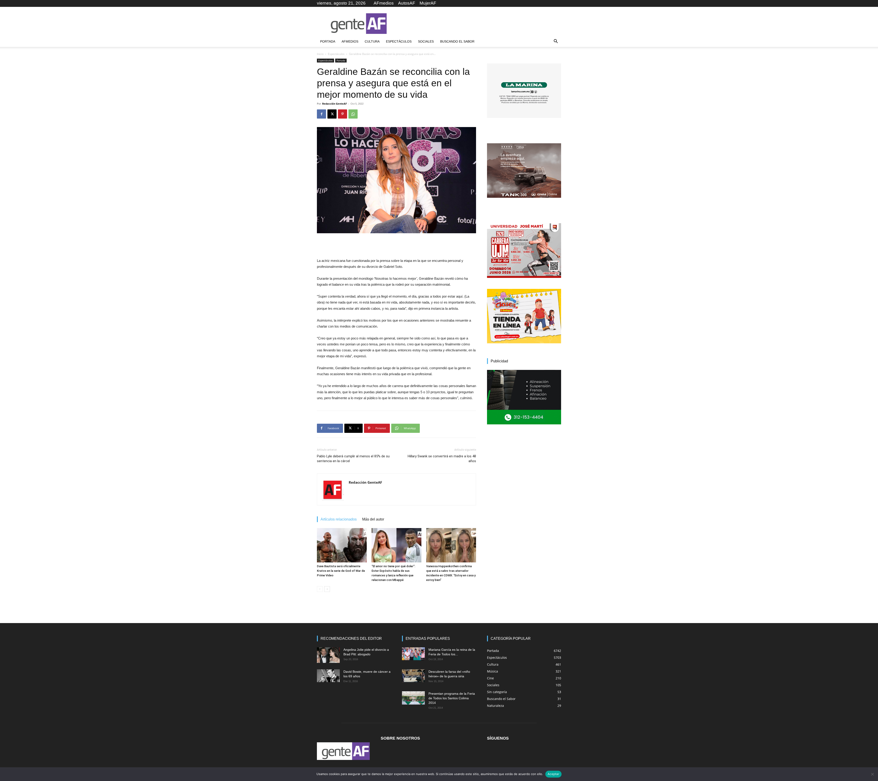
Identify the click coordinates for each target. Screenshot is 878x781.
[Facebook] (321, 114)
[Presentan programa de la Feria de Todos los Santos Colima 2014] (413, 698)
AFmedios (384, 3)
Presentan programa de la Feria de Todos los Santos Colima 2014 (451, 698)
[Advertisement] (478, 23)
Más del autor (373, 519)
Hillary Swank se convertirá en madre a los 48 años (442, 458)
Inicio (320, 54)
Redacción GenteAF (334, 103)
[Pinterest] (342, 114)
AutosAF (406, 3)
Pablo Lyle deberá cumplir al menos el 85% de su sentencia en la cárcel (353, 458)
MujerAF (428, 3)
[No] (872, 774)
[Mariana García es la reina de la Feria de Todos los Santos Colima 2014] (413, 653)
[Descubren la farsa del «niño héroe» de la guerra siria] (413, 675)
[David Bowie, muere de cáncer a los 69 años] (328, 675)
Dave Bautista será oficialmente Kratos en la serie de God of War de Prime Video (341, 570)
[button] (555, 42)
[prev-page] (320, 589)
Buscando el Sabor (457, 41)
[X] (332, 114)
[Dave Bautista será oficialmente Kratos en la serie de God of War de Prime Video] (342, 545)
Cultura (372, 41)
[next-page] (327, 589)
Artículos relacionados (339, 519)
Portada (327, 41)
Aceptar (553, 774)
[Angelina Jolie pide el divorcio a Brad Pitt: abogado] (328, 655)
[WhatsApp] (353, 114)
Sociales (426, 41)
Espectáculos (399, 41)
